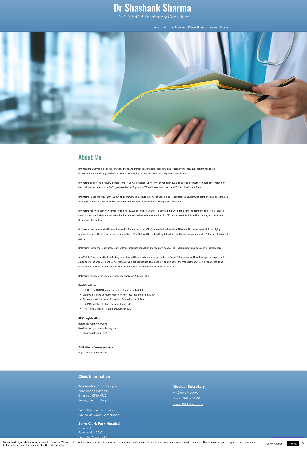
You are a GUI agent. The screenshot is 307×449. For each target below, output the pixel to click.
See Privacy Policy (54, 445)
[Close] (303, 443)
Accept (293, 443)
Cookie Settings (274, 443)
